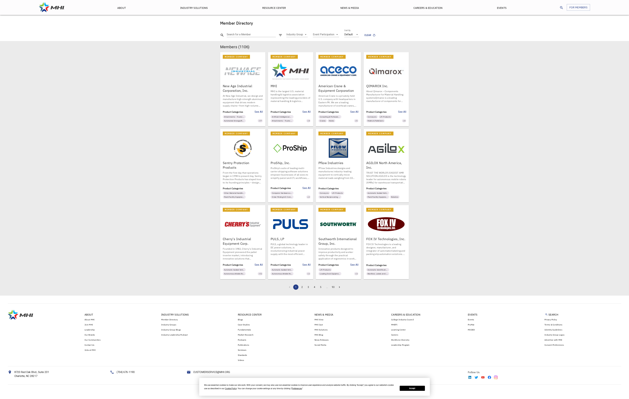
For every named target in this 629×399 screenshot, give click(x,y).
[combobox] (297, 34)
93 (333, 287)
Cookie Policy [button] (231, 388)
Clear (367, 35)
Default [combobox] (348, 34)
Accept (412, 388)
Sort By (347, 30)
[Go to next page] (339, 287)
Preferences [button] (297, 388)
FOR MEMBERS (578, 7)
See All (259, 111)
